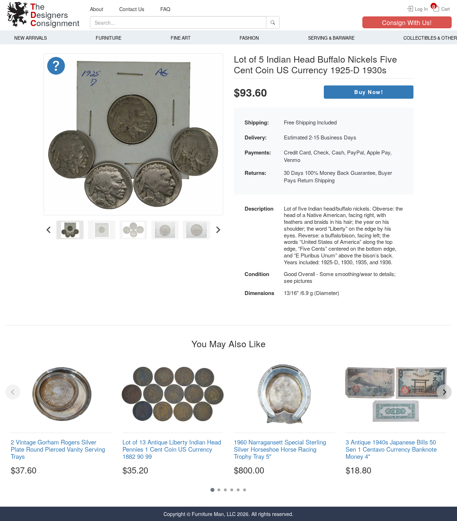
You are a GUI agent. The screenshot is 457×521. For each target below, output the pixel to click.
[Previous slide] (12, 391)
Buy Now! (368, 92)
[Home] (17, 14)
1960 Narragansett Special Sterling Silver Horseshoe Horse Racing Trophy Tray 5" (280, 449)
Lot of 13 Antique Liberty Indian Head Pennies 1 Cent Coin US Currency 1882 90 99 (171, 449)
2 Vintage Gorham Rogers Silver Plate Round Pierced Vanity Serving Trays (58, 449)
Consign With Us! (407, 22)
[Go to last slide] (49, 230)
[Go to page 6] (244, 489)
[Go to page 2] (218, 489)
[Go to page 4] (231, 489)
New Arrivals (30, 38)
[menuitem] (70, 230)
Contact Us (131, 9)
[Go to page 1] (212, 490)
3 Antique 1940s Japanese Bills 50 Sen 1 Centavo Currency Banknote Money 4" (391, 449)
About (96, 9)
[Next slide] (217, 230)
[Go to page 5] (238, 489)
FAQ (165, 9)
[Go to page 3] (225, 489)
